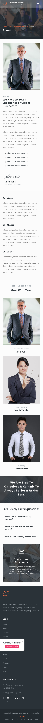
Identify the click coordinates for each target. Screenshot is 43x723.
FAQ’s (36, 719)
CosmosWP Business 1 (17, 3)
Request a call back (9, 702)
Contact (5, 637)
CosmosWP (21, 716)
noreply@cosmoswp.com (12, 693)
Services (6, 632)
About (5, 628)
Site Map (30, 719)
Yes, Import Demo (12, 647)
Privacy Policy (9, 719)
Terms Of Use (20, 719)
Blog (4, 671)
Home (5, 624)
